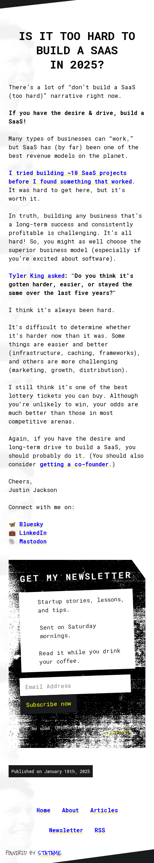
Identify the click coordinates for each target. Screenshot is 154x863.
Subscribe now (49, 703)
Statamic (50, 853)
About (70, 810)
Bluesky (31, 524)
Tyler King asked (36, 275)
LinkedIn (33, 532)
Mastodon (33, 541)
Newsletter (66, 830)
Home (43, 810)
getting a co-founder (74, 464)
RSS (100, 830)
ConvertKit (118, 731)
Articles (104, 810)
